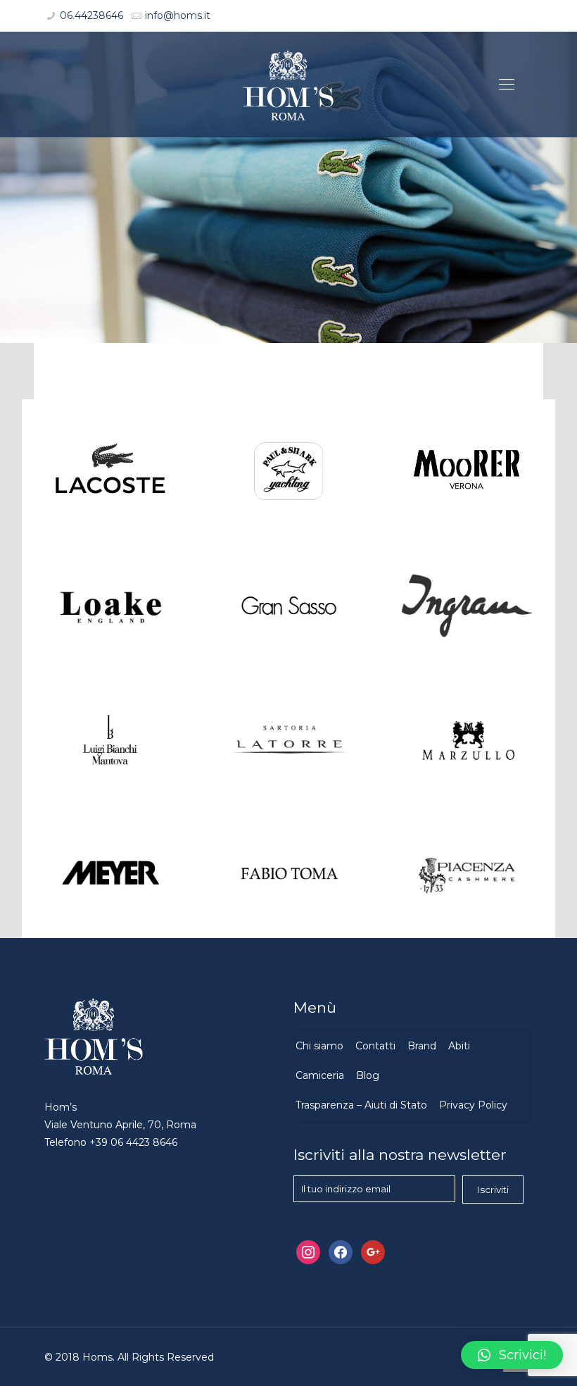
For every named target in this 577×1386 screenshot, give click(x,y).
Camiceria (320, 1075)
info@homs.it (177, 15)
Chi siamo (319, 1046)
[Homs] (288, 84)
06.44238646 (91, 15)
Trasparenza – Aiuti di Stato (361, 1105)
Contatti (375, 1046)
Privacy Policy (473, 1105)
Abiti (459, 1046)
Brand (421, 1046)
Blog (367, 1075)
